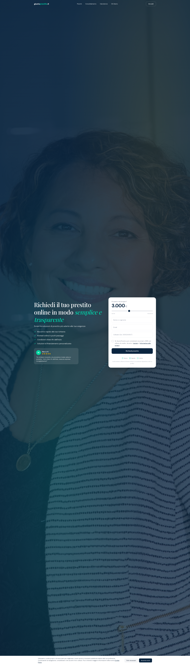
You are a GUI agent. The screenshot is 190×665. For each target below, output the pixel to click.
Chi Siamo (114, 4)
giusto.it (41, 4)
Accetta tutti (145, 660)
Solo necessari (131, 660)
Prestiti (79, 4)
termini (135, 343)
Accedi (150, 4)
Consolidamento (90, 4)
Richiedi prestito (132, 351)
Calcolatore (104, 4)
